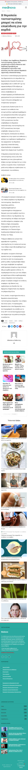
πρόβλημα (20, 320)
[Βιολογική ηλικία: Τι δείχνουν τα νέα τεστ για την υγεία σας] (4, 746)
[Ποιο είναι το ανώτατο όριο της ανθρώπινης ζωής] (20, 378)
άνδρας (6, 320)
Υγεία (2, 706)
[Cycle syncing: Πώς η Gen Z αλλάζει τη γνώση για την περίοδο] (4, 752)
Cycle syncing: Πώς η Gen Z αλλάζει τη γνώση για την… (16, 751)
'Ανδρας (3, 33)
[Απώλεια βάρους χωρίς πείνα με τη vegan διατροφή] (4, 740)
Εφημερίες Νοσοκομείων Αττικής (10, 687)
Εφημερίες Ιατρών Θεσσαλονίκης (10, 689)
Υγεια (14, 33)
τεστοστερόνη (4, 322)
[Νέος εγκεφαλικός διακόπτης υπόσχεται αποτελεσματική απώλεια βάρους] (20, 397)
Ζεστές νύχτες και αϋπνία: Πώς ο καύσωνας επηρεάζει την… (17, 734)
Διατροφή (3, 712)
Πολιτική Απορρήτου (8, 678)
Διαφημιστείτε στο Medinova (9, 669)
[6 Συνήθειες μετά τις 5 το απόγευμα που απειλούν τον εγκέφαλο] (4, 729)
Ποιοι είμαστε (6, 674)
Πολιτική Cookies (7, 676)
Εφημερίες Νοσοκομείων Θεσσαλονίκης (12, 692)
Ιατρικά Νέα (4, 715)
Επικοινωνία (5, 671)
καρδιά (15, 320)
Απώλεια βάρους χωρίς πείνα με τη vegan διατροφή (17, 739)
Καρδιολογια (9, 33)
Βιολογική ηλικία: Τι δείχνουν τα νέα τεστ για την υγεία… (17, 745)
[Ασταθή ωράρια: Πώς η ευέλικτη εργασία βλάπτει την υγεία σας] (4, 180)
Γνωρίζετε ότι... (4, 718)
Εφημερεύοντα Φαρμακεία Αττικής (11, 683)
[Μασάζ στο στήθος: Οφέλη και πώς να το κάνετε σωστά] (20, 359)
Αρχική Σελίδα (6, 667)
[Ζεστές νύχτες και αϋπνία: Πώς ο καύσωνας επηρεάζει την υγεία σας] (4, 735)
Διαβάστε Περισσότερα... (8, 652)
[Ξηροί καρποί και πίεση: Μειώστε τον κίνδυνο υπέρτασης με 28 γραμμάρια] (8, 397)
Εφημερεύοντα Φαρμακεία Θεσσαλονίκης (12, 685)
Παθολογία (3, 709)
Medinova (4, 632)
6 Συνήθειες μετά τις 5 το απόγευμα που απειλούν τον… (16, 728)
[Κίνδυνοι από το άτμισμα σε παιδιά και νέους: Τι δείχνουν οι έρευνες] (8, 359)
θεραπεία (11, 320)
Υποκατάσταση (12, 322)
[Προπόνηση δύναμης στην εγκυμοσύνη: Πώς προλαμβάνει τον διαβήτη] (4, 190)
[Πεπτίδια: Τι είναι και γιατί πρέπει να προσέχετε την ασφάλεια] (8, 378)
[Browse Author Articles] (14, 335)
